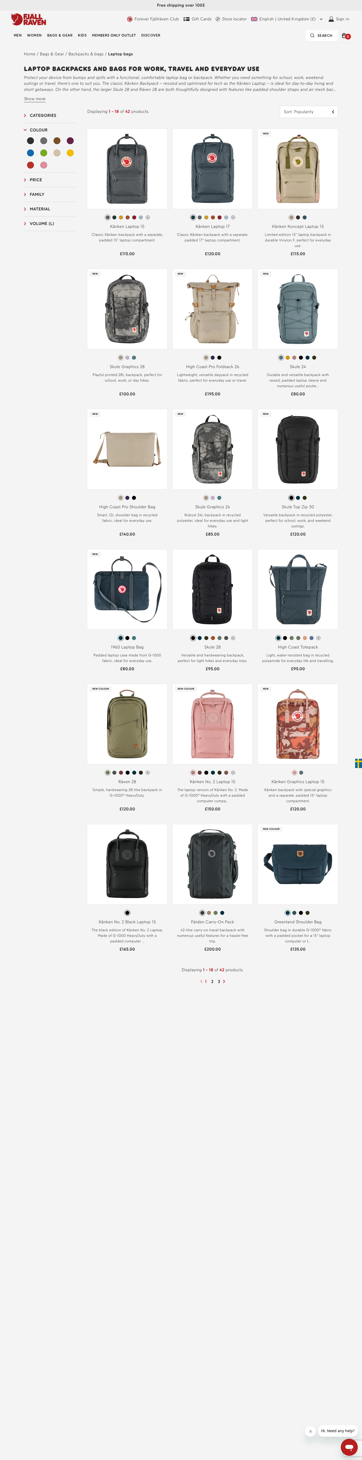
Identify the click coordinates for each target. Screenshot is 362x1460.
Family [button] (37, 194)
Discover (151, 35)
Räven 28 (127, 781)
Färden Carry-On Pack (212, 921)
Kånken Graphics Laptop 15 (297, 781)
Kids (82, 35)
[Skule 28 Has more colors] (233, 638)
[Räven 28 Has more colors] (148, 773)
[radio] (108, 217)
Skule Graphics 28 (127, 366)
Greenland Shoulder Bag (297, 921)
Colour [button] (39, 130)
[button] (344, 35)
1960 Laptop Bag (127, 647)
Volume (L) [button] (42, 223)
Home (30, 53)
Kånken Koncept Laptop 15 (298, 226)
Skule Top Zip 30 (298, 506)
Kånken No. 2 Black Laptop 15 (127, 921)
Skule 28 (213, 647)
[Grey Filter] (43, 140)
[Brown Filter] (57, 140)
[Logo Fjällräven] (29, 19)
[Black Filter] (30, 140)
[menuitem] (18, 35)
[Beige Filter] (57, 152)
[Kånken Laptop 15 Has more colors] (148, 217)
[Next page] (224, 981)
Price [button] (36, 179)
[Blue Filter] (30, 152)
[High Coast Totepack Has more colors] (318, 638)
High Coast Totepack (298, 647)
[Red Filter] (30, 165)
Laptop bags (120, 53)
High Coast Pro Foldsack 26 (212, 366)
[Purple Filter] (70, 140)
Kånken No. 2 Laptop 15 (212, 781)
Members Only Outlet (114, 35)
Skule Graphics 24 (212, 506)
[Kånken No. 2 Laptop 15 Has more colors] (233, 773)
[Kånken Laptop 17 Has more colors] (233, 217)
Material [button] (40, 208)
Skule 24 (298, 366)
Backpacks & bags (86, 53)
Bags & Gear (60, 35)
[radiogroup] (127, 217)
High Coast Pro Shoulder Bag (127, 506)
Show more (35, 98)
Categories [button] (43, 115)
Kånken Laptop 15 (127, 226)
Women (34, 35)
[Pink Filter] (43, 165)
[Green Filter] (43, 152)
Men (18, 35)
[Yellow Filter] (70, 152)
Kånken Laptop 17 (213, 226)
